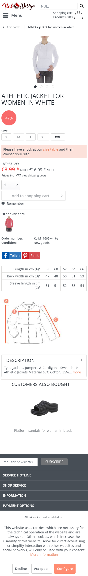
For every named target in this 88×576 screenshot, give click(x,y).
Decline (21, 568)
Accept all (42, 568)
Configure (65, 568)
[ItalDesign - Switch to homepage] (18, 6)
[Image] (35, 86)
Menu (17, 15)
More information (44, 554)
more (76, 372)
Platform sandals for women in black (43, 430)
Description (20, 360)
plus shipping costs (34, 175)
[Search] (81, 6)
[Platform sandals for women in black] (44, 408)
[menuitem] (12, 15)
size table (50, 149)
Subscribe (54, 461)
